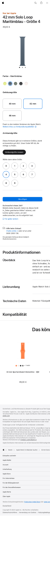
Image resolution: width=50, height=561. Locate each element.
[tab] (19, 67)
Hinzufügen (22, 199)
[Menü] (47, 3)
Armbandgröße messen (14, 152)
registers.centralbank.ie (28, 440)
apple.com (6, 416)
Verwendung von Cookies (27, 512)
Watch (10, 450)
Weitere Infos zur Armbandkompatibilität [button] (18, 127)
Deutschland (7, 506)
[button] (35, 3)
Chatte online (12, 231)
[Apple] (3, 450)
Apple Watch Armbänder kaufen (27, 450)
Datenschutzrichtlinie (10, 512)
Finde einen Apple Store (32, 502)
